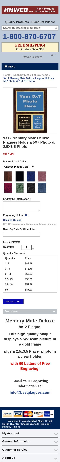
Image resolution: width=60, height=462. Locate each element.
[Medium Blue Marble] (8, 176)
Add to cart (13, 301)
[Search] (56, 28)
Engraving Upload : (16, 215)
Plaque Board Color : (15, 161)
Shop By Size (21, 75)
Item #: (7, 242)
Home (6, 75)
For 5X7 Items (40, 75)
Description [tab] (11, 311)
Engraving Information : (17, 199)
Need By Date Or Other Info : (19, 229)
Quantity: (8, 247)
